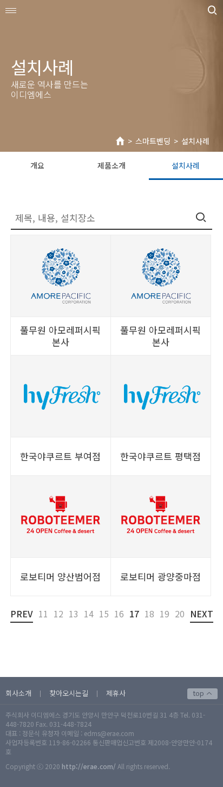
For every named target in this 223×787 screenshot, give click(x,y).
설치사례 (195, 141)
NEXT (201, 613)
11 (43, 613)
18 (149, 613)
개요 (37, 165)
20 (180, 613)
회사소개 (18, 693)
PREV (21, 613)
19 (164, 613)
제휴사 (116, 693)
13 (73, 613)
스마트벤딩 (152, 141)
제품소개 (111, 165)
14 (89, 613)
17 (134, 613)
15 (104, 613)
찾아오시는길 (68, 693)
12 (58, 613)
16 (119, 613)
